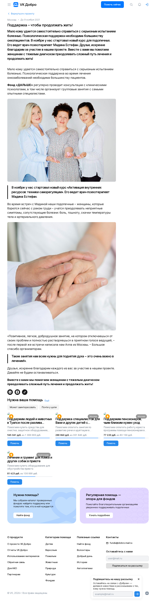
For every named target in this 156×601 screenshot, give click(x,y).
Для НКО (12, 568)
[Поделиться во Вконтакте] (10, 392)
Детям (49, 544)
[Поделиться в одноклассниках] (17, 392)
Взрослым (51, 550)
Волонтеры (83, 550)
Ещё (47, 400)
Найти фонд (84, 544)
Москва (11, 19)
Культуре (50, 574)
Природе (50, 568)
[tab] (22, 407)
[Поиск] (132, 4)
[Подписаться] (137, 594)
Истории (82, 562)
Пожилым (50, 556)
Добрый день (84, 556)
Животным (51, 562)
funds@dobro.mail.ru (121, 543)
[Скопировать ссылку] (24, 392)
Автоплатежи (84, 568)
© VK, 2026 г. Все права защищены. (27, 593)
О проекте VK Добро (19, 544)
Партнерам (13, 574)
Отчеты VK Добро (17, 550)
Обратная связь (16, 562)
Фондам (50, 580)
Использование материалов (23, 556)
